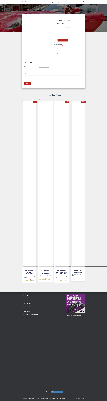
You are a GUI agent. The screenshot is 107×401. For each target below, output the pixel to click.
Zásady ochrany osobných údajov (74, 315)
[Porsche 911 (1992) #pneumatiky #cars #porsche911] (47, 322)
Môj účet (25, 398)
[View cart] (83, 2)
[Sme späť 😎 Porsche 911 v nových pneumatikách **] (60, 305)
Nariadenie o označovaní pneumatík (29, 308)
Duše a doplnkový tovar (30, 17)
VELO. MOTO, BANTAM (39, 17)
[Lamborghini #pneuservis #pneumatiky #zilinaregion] (53, 300)
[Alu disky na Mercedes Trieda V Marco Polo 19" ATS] (53, 326)
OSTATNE (55, 47)
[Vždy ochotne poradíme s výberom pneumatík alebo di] (60, 370)
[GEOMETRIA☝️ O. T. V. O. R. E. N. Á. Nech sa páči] (53, 357)
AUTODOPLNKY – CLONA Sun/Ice (78, 271)
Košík (38, 398)
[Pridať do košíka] (34, 276)
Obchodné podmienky (61, 398)
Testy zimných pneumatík (27, 300)
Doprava (53, 398)
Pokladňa (32, 398)
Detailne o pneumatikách (27, 306)
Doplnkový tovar (28, 268)
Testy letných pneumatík (27, 298)
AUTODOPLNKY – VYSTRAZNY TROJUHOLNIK (29, 272)
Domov (25, 17)
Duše (35, 17)
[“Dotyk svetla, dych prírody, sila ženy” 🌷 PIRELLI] (47, 306)
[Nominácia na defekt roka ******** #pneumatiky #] (47, 354)
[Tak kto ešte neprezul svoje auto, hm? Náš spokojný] (60, 334)
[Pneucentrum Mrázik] (24, 2)
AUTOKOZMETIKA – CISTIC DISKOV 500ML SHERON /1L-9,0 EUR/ (61, 272)
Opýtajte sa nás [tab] (64, 53)
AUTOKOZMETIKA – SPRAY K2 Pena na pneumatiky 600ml (45, 272)
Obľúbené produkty (44, 398)
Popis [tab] (27, 53)
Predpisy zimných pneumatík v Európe (30, 314)
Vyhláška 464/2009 (26, 311)
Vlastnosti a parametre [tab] (37, 53)
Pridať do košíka (62, 40)
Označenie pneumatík (26, 303)
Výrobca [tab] (47, 53)
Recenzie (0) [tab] (55, 53)
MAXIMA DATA (82, 398)
